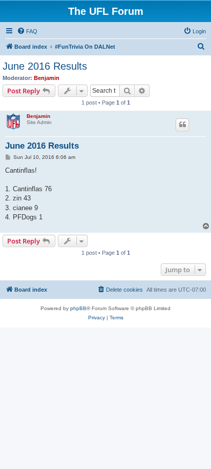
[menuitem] (27, 31)
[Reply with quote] (182, 124)
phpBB (78, 308)
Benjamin (46, 78)
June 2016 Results (45, 66)
